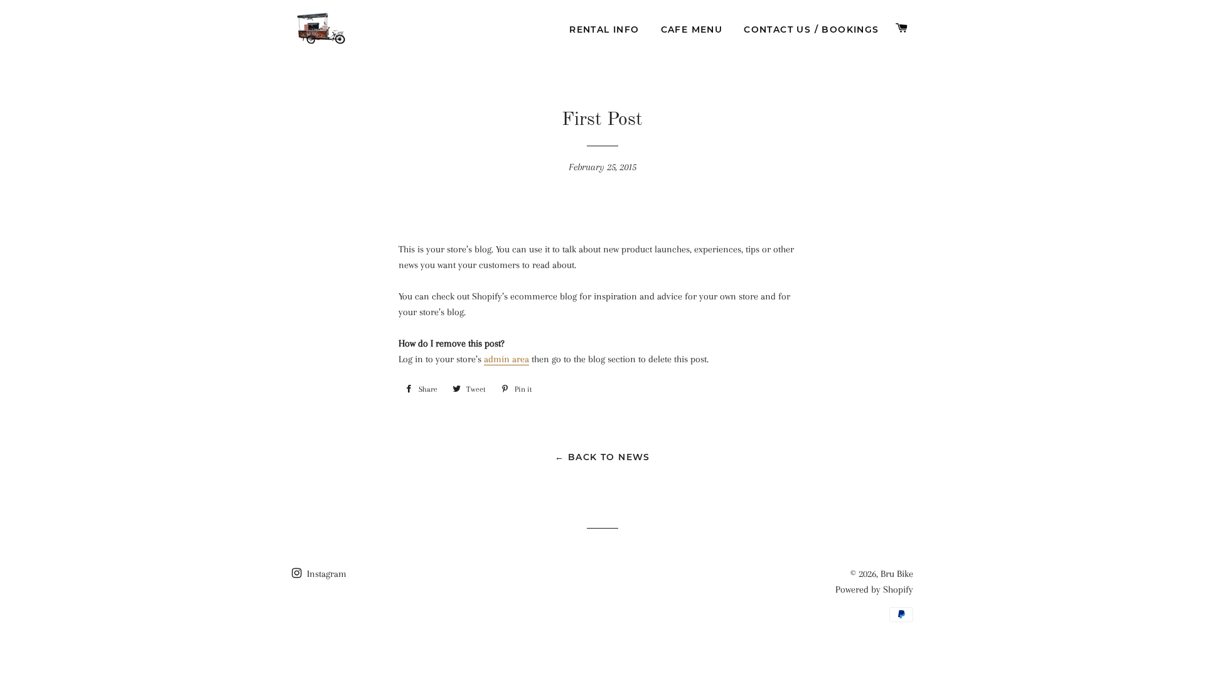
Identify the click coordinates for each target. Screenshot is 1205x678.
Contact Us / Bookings (811, 29)
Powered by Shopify (874, 589)
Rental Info (604, 29)
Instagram (325, 573)
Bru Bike (897, 573)
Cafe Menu (692, 29)
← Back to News (602, 457)
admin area (506, 359)
